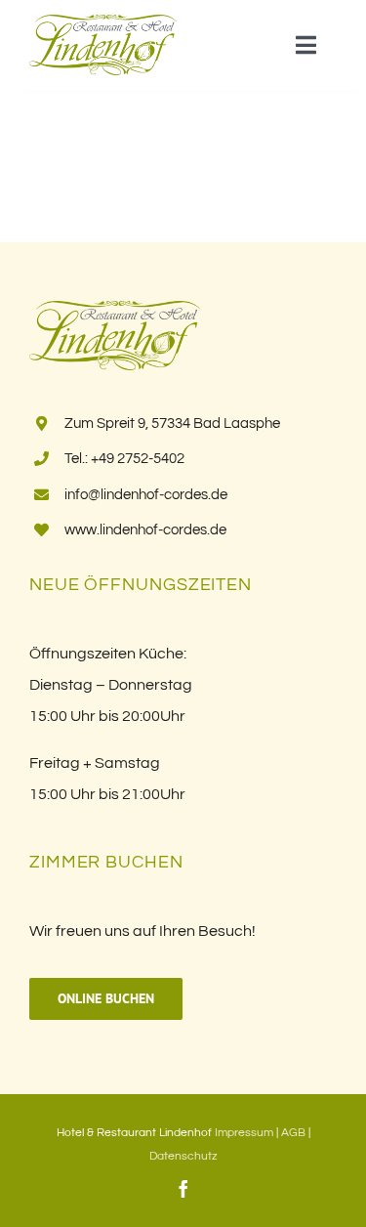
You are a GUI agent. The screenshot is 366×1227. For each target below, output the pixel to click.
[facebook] (183, 1189)
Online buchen (106, 998)
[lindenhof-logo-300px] (103, 22)
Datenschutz (183, 1156)
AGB (293, 1132)
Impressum (244, 1132)
